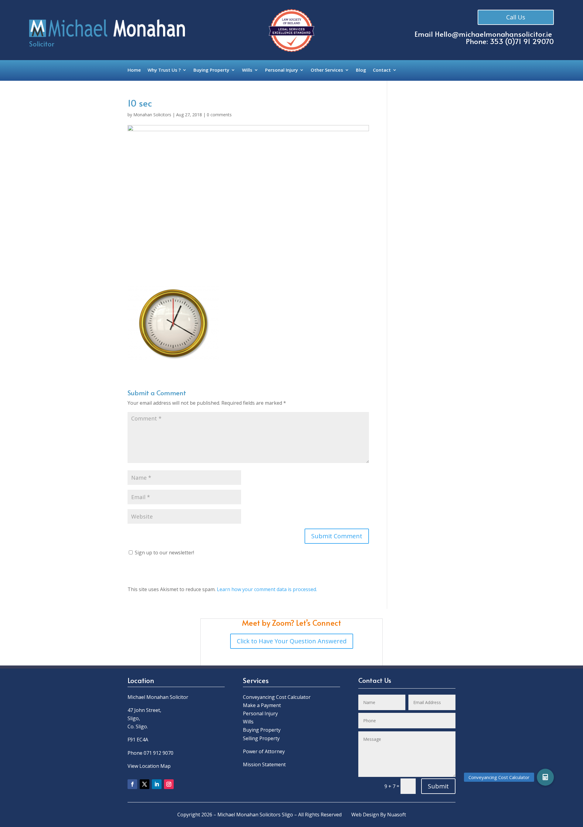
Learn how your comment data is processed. (267, 589)
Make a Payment (262, 705)
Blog (361, 70)
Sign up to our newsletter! (164, 552)
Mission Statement (265, 764)
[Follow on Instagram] (169, 784)
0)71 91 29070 (531, 41)
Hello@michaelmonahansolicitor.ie (493, 34)
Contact (382, 70)
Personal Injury (281, 70)
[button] (545, 777)
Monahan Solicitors (152, 114)
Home (134, 70)
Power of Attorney (264, 751)
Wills (247, 70)
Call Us (515, 17)
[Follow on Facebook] (132, 784)
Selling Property (261, 738)
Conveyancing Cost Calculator (277, 697)
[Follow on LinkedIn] (157, 784)
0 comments (219, 114)
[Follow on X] (144, 784)
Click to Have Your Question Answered (291, 641)
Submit (438, 786)
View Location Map (149, 766)
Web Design (365, 814)
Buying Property (211, 70)
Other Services (327, 70)
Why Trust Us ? (164, 70)
